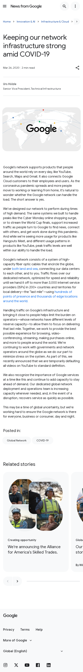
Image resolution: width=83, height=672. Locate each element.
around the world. (15, 301)
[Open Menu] (4, 6)
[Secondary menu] (75, 6)
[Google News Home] (26, 6)
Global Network (16, 440)
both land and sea (25, 269)
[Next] (77, 21)
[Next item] (17, 581)
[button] (77, 67)
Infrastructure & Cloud (55, 21)
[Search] (64, 6)
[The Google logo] (10, 616)
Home (7, 21)
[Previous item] (7, 581)
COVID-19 (42, 440)
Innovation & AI (26, 21)
